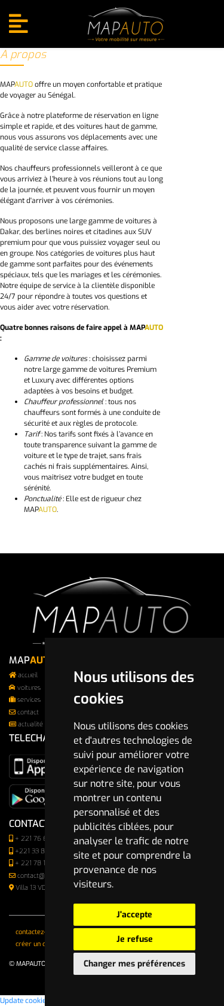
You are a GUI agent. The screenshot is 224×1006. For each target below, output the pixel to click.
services (29, 699)
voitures (29, 687)
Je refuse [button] (134, 939)
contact (28, 712)
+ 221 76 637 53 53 (44, 838)
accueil (28, 675)
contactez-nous (38, 932)
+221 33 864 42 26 (43, 851)
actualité (30, 724)
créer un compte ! (42, 944)
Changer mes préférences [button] (134, 963)
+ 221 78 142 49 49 (43, 863)
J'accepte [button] (134, 914)
